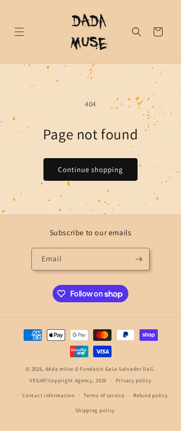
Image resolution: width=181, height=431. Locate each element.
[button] (19, 31)
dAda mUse (59, 368)
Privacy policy (134, 380)
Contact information (48, 395)
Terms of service (104, 395)
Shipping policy (95, 410)
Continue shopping (90, 169)
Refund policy (150, 395)
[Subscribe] (138, 259)
